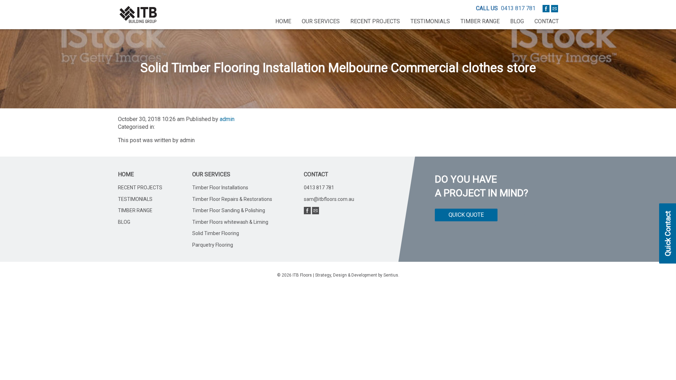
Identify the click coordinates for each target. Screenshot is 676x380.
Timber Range (480, 21)
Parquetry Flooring (212, 245)
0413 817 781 (518, 8)
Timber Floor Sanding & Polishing (228, 210)
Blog (517, 21)
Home (283, 21)
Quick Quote (466, 214)
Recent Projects (375, 21)
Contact (546, 21)
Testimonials (430, 21)
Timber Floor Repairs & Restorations (232, 199)
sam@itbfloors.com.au (329, 199)
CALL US (487, 8)
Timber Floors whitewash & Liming (230, 222)
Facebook (546, 8)
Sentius (390, 275)
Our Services (321, 21)
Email (554, 8)
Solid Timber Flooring (215, 233)
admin (227, 119)
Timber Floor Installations (220, 187)
